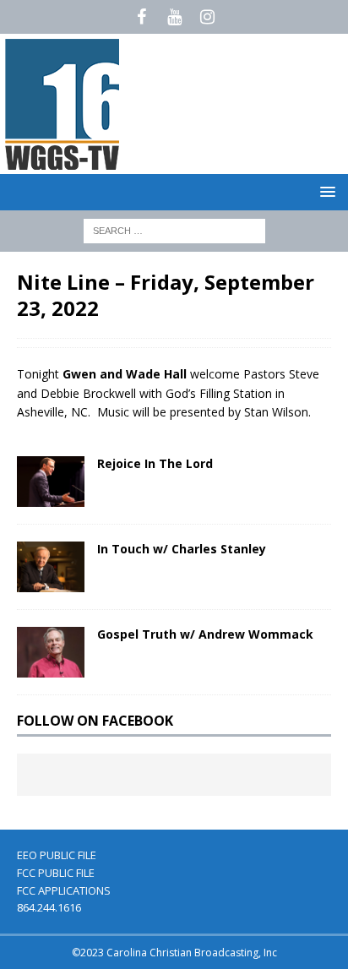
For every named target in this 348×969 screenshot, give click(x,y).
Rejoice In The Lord (155, 463)
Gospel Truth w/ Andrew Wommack (205, 634)
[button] (325, 191)
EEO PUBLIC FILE (56, 855)
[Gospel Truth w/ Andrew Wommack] (50, 652)
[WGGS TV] (63, 164)
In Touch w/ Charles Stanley (181, 549)
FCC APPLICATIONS (64, 890)
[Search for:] (174, 229)
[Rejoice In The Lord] (50, 481)
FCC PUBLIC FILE (56, 872)
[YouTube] (174, 17)
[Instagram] (207, 17)
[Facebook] (141, 17)
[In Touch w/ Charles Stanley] (50, 567)
